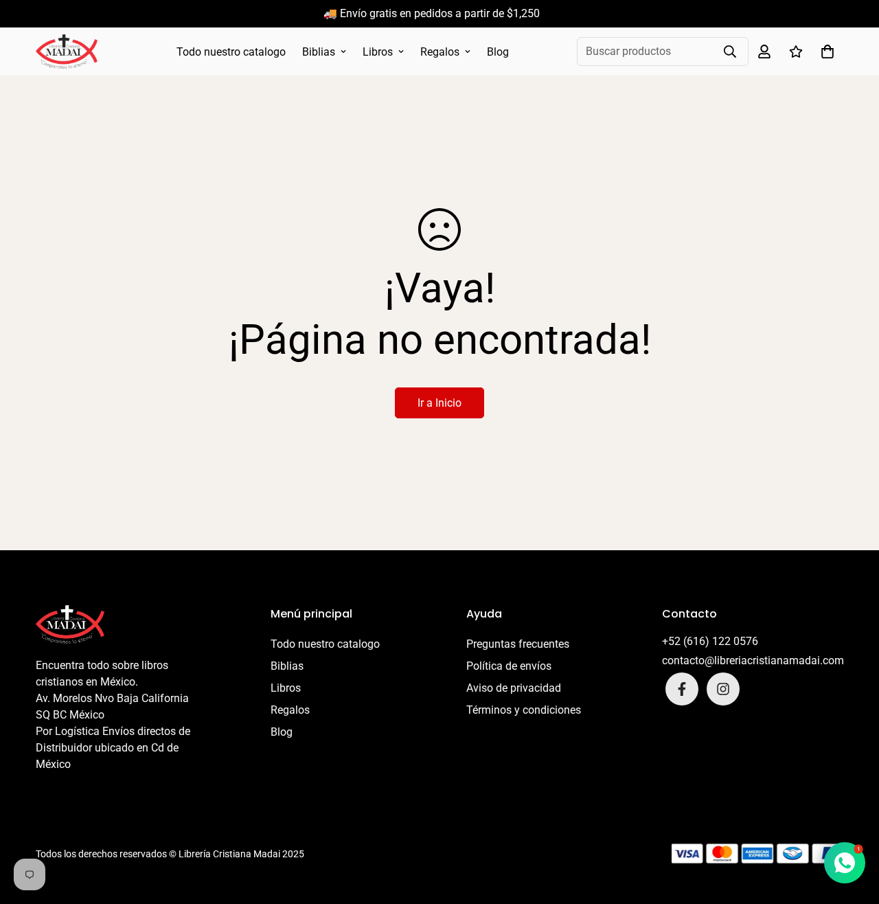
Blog (498, 51)
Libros (378, 51)
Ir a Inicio (439, 402)
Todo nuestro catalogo (231, 51)
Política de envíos (508, 666)
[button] (825, 51)
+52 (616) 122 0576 (710, 641)
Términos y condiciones (523, 709)
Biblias (318, 51)
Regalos (439, 51)
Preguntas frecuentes (517, 644)
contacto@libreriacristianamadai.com (753, 660)
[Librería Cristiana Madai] (67, 51)
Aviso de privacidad (513, 687)
